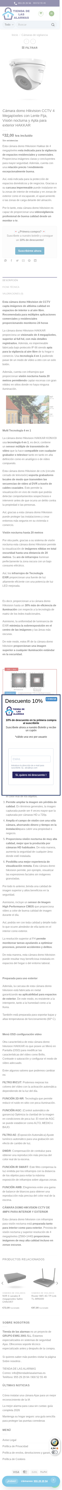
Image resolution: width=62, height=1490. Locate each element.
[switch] (55, 1452)
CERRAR (51, 699)
